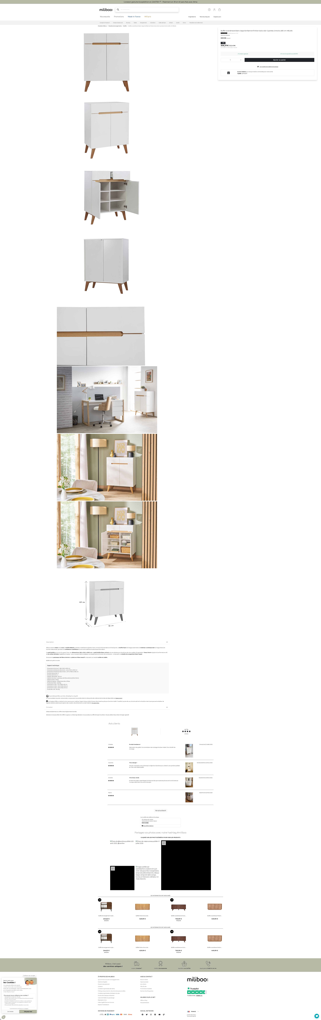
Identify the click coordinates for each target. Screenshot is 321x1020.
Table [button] (135, 22)
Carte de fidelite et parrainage (106, 997)
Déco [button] (184, 22)
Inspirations (192, 17)
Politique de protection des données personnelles (111, 991)
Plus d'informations (148, 825)
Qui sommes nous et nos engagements (108, 979)
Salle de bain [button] (162, 22)
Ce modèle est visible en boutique (268, 66)
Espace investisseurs (103, 1004)
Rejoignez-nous (102, 1000)
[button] (122, 852)
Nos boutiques (205, 17)
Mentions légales (102, 982)
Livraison (100, 986)
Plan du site (143, 986)
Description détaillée (225, 35)
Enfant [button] (171, 22)
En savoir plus (95, 703)
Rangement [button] (143, 22)
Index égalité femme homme (106, 1002)
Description (50, 642)
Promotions (119, 17)
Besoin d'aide (144, 979)
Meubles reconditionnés (196, 22)
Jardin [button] (177, 22)
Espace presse (144, 982)
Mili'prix (147, 17)
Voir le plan (145, 822)
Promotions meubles (146, 988)
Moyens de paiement (104, 984)
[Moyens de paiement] (118, 1014)
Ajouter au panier (279, 60)
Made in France (134, 17)
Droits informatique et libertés (106, 995)
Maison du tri (118, 698)
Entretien (49, 707)
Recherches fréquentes (146, 991)
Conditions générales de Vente (106, 988)
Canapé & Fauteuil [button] (105, 22)
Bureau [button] (128, 22)
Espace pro (217, 17)
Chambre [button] (152, 22)
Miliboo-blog (143, 1000)
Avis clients (143, 984)
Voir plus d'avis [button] (160, 810)
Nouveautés (105, 17)
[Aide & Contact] (209, 9)
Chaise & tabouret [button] (118, 22)
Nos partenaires (144, 1002)
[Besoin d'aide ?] (316, 1016)
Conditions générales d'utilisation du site (109, 993)
